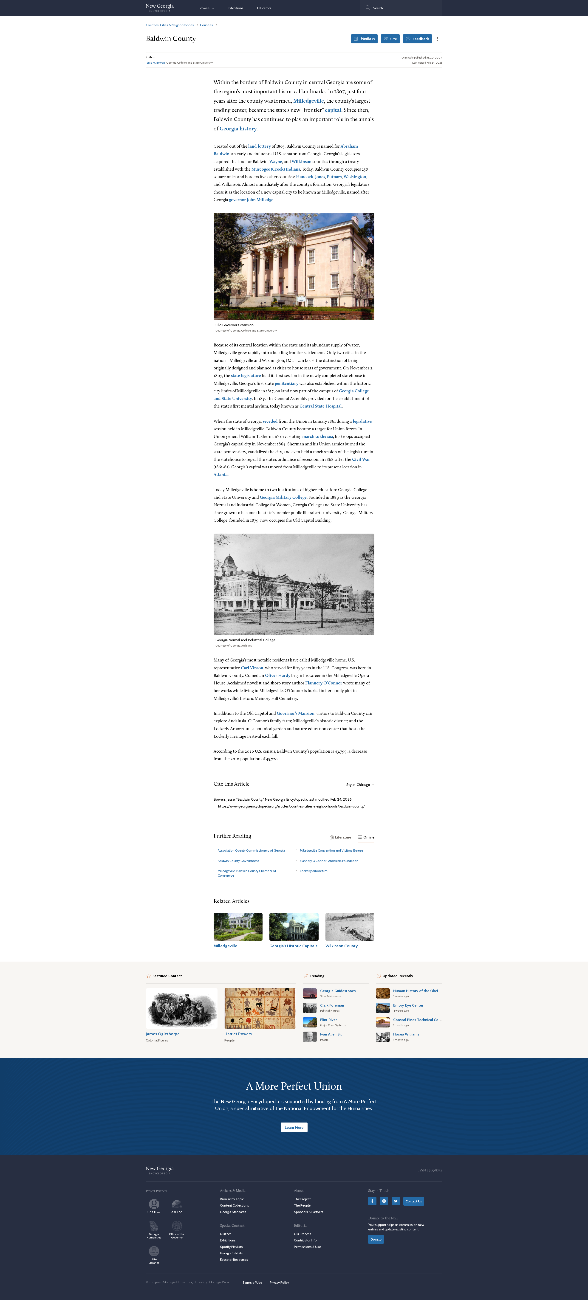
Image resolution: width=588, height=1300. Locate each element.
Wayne (275, 162)
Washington (355, 177)
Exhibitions (235, 8)
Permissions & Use (307, 1247)
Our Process (302, 1234)
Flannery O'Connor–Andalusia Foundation (329, 861)
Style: (358, 784)
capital (333, 110)
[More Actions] (437, 38)
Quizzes (226, 1234)
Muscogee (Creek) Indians (276, 169)
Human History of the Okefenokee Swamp (428, 990)
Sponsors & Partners (308, 1212)
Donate (376, 1239)
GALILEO (176, 1212)
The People (302, 1205)
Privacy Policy (279, 1282)
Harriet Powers (238, 1033)
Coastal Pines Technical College (420, 1019)
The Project (302, 1199)
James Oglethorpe (163, 1033)
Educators (264, 8)
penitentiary (286, 384)
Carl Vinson (252, 668)
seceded (270, 421)
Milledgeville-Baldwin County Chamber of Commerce (247, 873)
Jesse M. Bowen (155, 62)
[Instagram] (384, 1201)
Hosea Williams (406, 1034)
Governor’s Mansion (295, 714)
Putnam (334, 177)
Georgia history (238, 129)
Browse (205, 8)
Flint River (328, 1019)
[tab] (340, 837)
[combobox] (401, 8)
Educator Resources (234, 1260)
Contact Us (414, 1201)
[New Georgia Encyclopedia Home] (160, 8)
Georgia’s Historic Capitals (293, 945)
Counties (206, 25)
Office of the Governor (177, 1235)
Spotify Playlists (231, 1247)
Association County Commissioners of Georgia (251, 850)
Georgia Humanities (154, 1235)
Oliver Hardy (277, 676)
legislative (362, 421)
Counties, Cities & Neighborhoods (170, 25)
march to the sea (317, 437)
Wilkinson (301, 162)
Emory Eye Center (408, 1005)
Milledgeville (308, 101)
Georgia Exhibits (231, 1253)
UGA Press (153, 1212)
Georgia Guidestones (338, 990)
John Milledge (260, 200)
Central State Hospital (321, 406)
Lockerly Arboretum (314, 871)
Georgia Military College (283, 497)
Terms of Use (252, 1282)
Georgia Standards (233, 1212)
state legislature (246, 376)
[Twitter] (396, 1201)
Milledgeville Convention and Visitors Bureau (331, 850)
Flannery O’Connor (323, 683)
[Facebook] (372, 1201)
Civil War (361, 460)
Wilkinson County (341, 945)
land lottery (259, 146)
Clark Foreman (332, 1005)
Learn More (294, 1127)
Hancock (304, 177)
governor (237, 200)
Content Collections (234, 1205)
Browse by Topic (232, 1199)
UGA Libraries (154, 1261)
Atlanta (221, 475)
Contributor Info (305, 1240)
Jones (320, 177)
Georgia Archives (241, 645)
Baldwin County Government (238, 861)
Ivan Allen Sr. (331, 1034)
